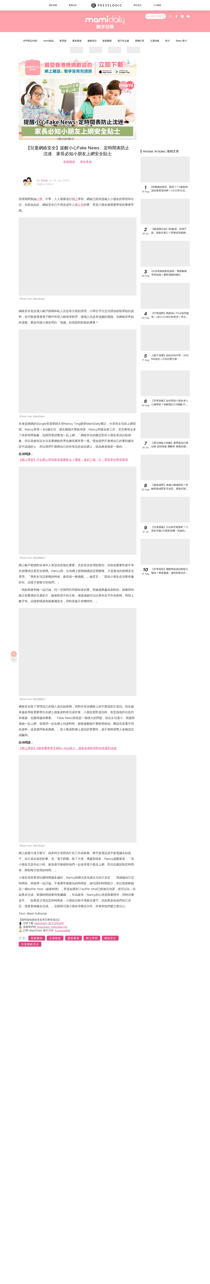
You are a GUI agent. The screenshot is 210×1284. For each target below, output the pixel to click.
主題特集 (154, 40)
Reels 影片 (181, 40)
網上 (75, 199)
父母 (81, 204)
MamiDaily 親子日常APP (49, 923)
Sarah (45, 180)
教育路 (63, 40)
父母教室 (55, 938)
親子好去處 (123, 40)
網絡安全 (110, 938)
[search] (170, 16)
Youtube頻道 (62, 930)
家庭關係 (107, 40)
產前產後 (77, 40)
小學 (39, 199)
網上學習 (92, 938)
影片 (167, 40)
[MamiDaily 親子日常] (105, 22)
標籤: (23, 938)
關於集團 (53, 5)
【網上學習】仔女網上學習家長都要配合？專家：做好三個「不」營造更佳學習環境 (73, 459)
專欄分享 (139, 40)
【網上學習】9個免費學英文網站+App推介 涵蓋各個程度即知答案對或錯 (68, 748)
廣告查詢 (137, 5)
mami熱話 (48, 40)
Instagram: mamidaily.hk (52, 926)
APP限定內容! (30, 40)
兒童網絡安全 (30, 944)
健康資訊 (92, 40)
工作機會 (157, 5)
